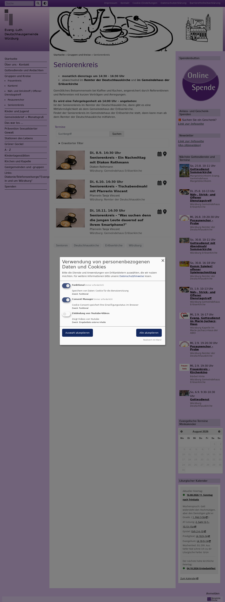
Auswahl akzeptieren (77, 332)
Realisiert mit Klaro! (152, 340)
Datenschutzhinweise (131, 276)
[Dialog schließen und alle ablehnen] (162, 259)
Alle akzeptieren (149, 332)
